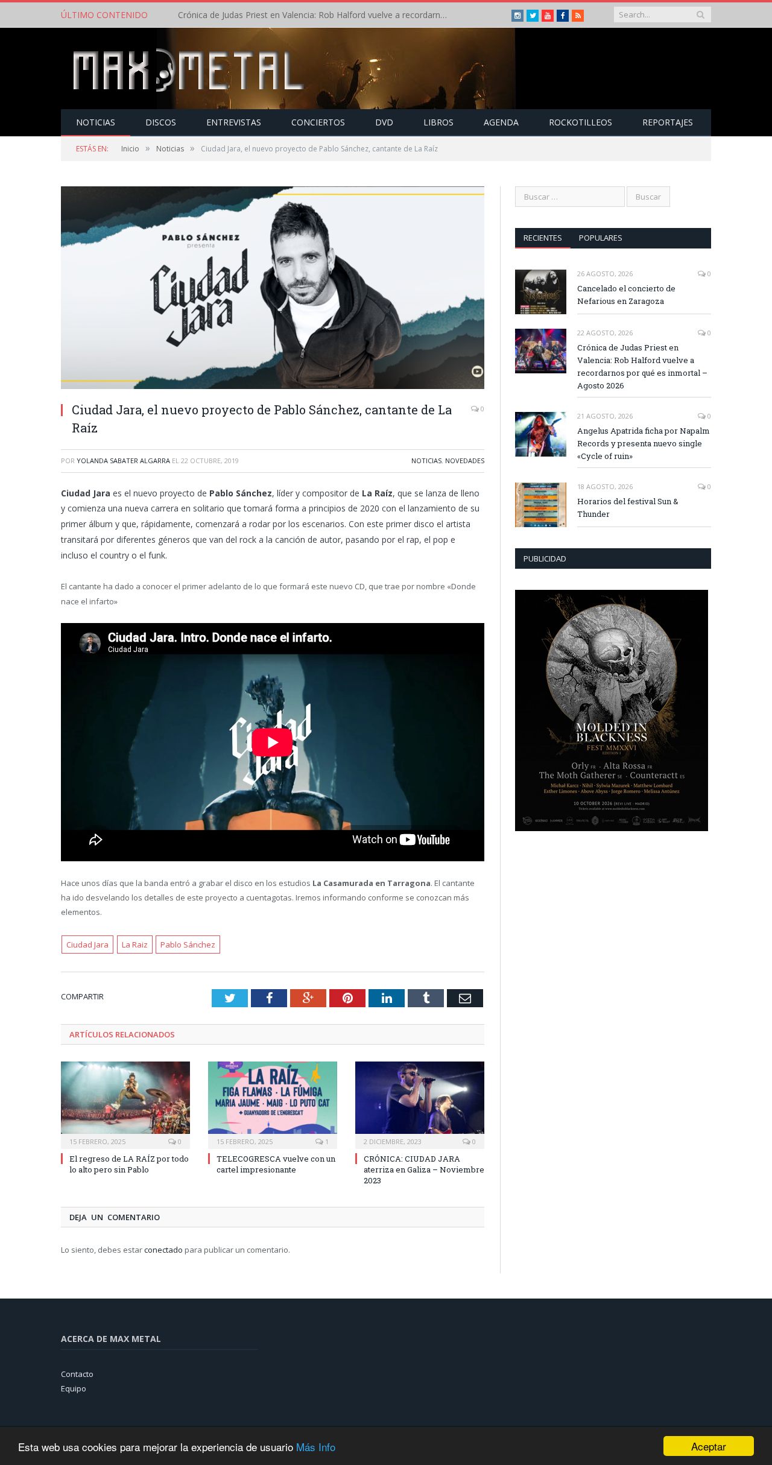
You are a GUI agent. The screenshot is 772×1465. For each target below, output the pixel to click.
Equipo (73, 1388)
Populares (600, 237)
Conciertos (318, 122)
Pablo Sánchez (187, 944)
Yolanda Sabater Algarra (123, 460)
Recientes (543, 237)
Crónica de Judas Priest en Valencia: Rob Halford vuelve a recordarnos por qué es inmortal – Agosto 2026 (316, 15)
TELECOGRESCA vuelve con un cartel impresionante (276, 1164)
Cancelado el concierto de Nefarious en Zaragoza (626, 294)
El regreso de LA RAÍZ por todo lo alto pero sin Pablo (129, 1164)
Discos (160, 122)
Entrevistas (233, 122)
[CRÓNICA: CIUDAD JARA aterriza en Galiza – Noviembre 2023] (419, 1104)
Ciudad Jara (87, 944)
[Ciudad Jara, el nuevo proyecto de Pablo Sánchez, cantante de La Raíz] (272, 289)
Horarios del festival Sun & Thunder (628, 507)
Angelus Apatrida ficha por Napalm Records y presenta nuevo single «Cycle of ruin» (643, 443)
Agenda (501, 122)
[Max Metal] (190, 68)
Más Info (315, 1446)
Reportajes (667, 122)
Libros (438, 122)
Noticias (95, 122)
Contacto (77, 1373)
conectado (163, 1249)
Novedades (464, 460)
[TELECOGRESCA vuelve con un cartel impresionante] (272, 1104)
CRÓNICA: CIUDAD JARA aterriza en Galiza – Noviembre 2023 (424, 1169)
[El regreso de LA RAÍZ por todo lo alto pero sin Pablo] (125, 1104)
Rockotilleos (580, 122)
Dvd (384, 122)
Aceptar (708, 1446)
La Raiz (135, 944)
